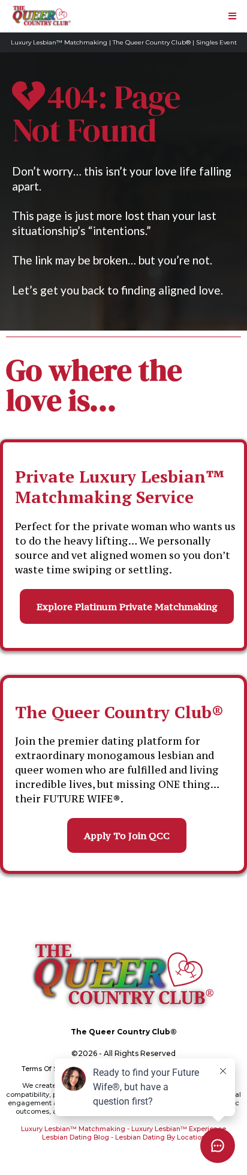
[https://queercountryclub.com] (42, 15)
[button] (230, 16)
